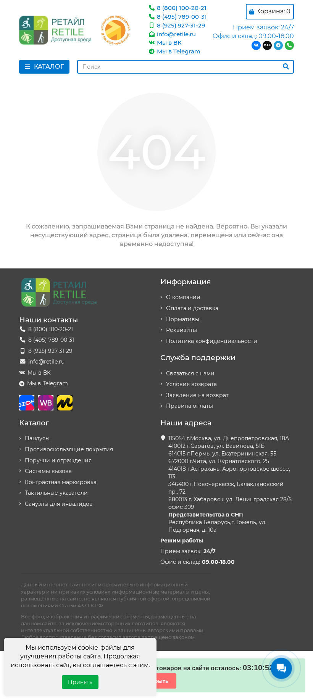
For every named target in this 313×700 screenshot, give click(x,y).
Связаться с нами (190, 373)
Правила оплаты (189, 405)
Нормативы (182, 319)
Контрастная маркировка (61, 482)
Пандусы (37, 438)
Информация (185, 281)
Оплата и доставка (192, 308)
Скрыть (158, 681)
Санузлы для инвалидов (59, 503)
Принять (80, 682)
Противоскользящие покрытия (69, 449)
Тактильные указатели (56, 492)
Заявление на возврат (197, 395)
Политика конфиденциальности (211, 341)
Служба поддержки (198, 357)
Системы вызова (48, 471)
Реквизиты (181, 330)
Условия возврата (191, 384)
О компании (183, 297)
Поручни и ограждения (58, 460)
